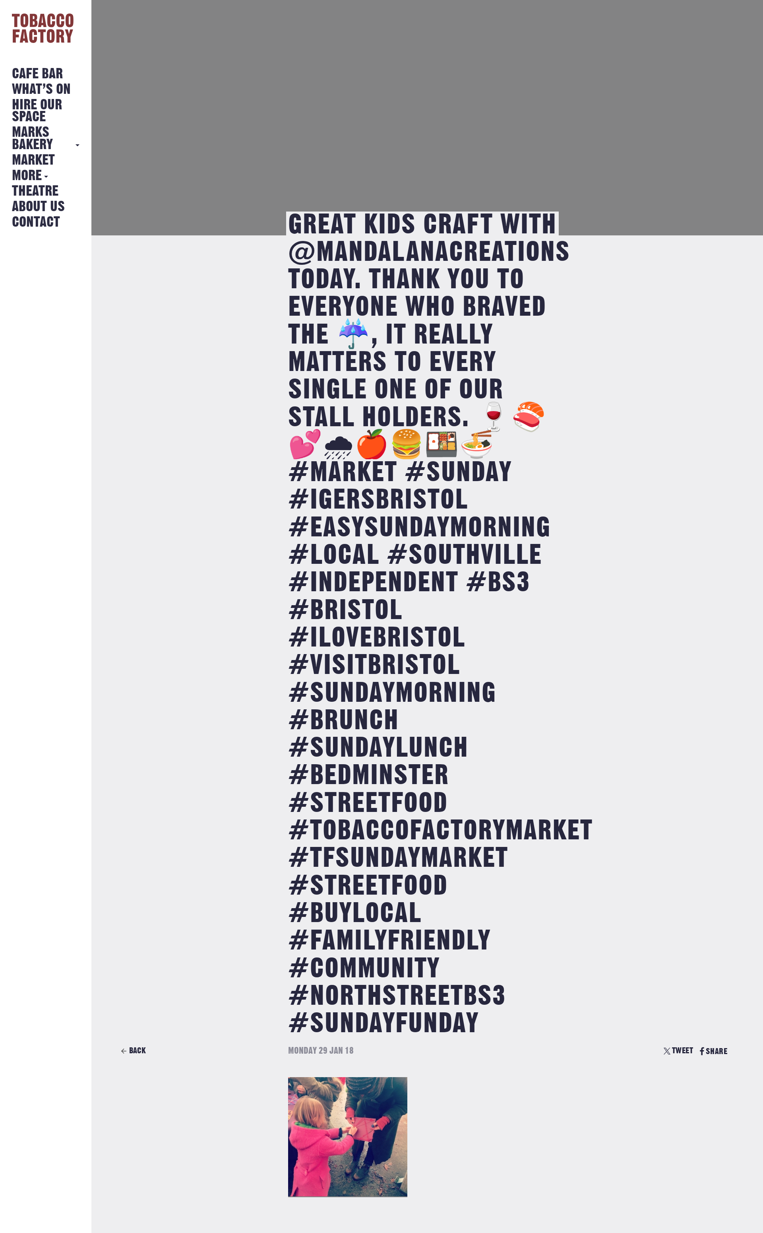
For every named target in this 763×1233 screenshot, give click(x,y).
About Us (38, 207)
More (27, 176)
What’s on (41, 89)
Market (33, 160)
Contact (36, 222)
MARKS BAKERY (32, 138)
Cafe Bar (37, 74)
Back (137, 1051)
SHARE (716, 1051)
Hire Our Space (37, 111)
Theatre (35, 191)
